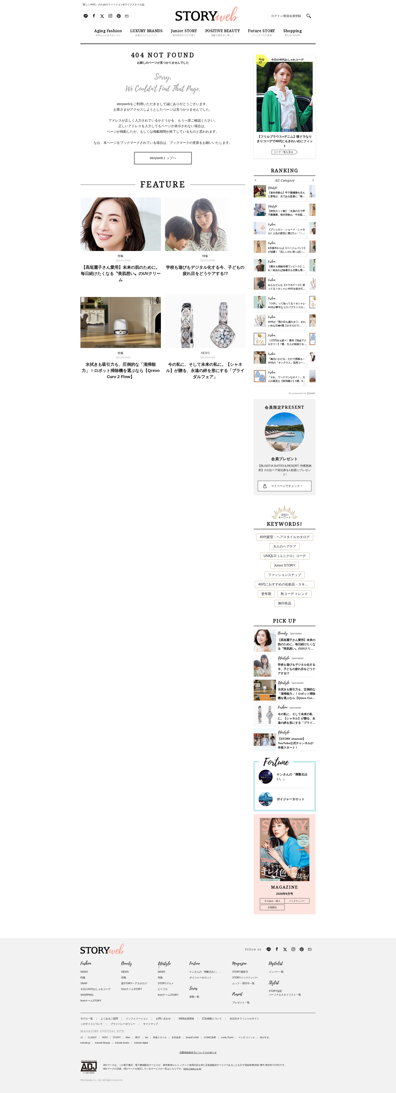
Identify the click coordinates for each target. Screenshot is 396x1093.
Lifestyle (164, 963)
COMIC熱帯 (210, 1037)
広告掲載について (212, 1018)
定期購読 (272, 907)
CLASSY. (92, 1037)
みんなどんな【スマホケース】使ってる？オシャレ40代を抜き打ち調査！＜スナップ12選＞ (286, 289)
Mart (128, 1037)
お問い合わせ (163, 1018)
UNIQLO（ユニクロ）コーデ (285, 556)
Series (193, 988)
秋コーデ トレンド (294, 594)
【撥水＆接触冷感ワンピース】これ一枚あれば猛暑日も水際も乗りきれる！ (286, 270)
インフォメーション (137, 1018)
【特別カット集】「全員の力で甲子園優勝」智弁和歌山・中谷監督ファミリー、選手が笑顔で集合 (286, 215)
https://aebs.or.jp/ (192, 1068)
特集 (82, 977)
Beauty (126, 963)
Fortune (194, 963)
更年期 (266, 594)
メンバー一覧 (276, 971)
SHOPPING (86, 994)
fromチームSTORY (90, 1000)
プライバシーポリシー (123, 1024)
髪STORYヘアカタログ (134, 983)
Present (237, 994)
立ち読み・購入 (272, 901)
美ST (137, 1037)
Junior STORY (284, 565)
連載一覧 (194, 996)
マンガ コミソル (246, 1037)
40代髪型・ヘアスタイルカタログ (285, 537)
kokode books (122, 1042)
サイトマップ (150, 1024)
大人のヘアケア (284, 546)
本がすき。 (265, 1037)
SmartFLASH (192, 1037)
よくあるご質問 (109, 1018)
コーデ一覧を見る (283, 152)
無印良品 (284, 603)
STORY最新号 (240, 971)
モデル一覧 (86, 1018)
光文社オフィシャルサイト (244, 1018)
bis (146, 1037)
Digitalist (276, 963)
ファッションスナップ (284, 575)
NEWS (84, 971)
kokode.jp (85, 1042)
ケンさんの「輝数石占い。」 (205, 971)
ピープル (163, 989)
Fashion (85, 963)
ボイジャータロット (291, 799)
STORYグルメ (166, 983)
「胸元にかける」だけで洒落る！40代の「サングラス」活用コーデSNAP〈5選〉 (286, 363)
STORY (117, 1037)
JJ (81, 1037)
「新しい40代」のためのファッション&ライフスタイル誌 (112, 4)
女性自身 (176, 1037)
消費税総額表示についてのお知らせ (198, 1052)
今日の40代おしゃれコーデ (95, 989)
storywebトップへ (163, 158)
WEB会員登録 (186, 1018)
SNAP (83, 983)
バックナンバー (297, 901)
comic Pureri (227, 1037)
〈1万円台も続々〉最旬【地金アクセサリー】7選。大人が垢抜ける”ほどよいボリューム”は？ (287, 344)
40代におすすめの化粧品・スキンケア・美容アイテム (286, 584)
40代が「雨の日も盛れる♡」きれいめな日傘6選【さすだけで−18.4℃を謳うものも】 (286, 325)
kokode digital (141, 1042)
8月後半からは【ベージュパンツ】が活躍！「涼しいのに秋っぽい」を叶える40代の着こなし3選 (287, 252)
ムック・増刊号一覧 (243, 983)
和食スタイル (160, 1037)
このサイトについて (91, 1024)
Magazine (239, 963)
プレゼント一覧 (241, 1002)
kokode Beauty (102, 1042)
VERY (105, 1037)
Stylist (274, 983)
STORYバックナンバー (245, 977)
